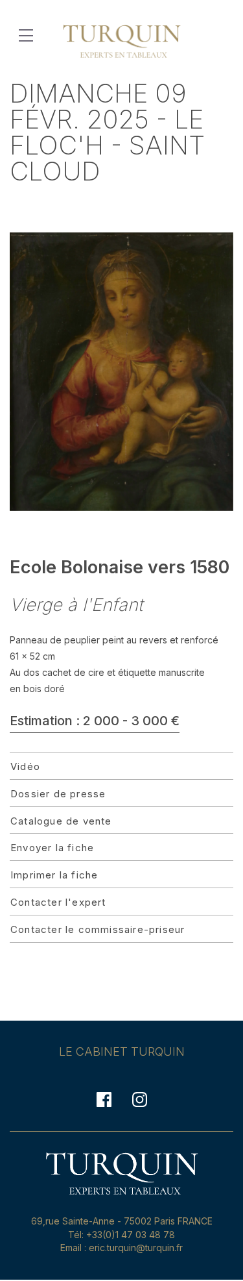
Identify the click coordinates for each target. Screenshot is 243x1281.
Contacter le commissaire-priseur (97, 929)
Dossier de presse (58, 794)
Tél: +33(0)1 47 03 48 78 (121, 1234)
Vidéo (25, 766)
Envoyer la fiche (52, 847)
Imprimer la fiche (54, 875)
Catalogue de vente (61, 821)
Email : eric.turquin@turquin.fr (121, 1247)
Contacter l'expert (58, 902)
